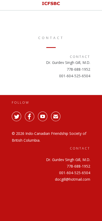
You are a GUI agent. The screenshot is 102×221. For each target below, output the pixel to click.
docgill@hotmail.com (72, 82)
